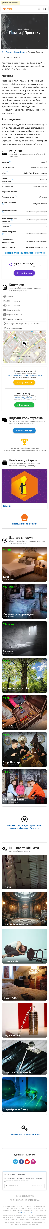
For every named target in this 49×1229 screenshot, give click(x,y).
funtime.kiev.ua (32, 1200)
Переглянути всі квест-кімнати (24, 1134)
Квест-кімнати (19, 52)
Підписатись (37, 1186)
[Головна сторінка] (3, 52)
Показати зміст (13, 57)
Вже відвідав (25, 405)
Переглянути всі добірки (24, 523)
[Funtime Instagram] (33, 1161)
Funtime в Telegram (11, 3)
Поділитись (25, 273)
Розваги (9, 52)
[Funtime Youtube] (28, 1161)
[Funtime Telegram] (16, 1161)
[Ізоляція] (24, 486)
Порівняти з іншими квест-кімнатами (26, 252)
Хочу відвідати (25, 382)
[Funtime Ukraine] (8, 9)
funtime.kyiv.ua (17, 1200)
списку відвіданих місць (24, 398)
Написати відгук (24, 430)
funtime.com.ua (26, 1212)
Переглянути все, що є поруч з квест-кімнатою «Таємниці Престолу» (24, 826)
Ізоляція (7, 506)
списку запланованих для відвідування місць (24, 375)
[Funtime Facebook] (22, 1161)
